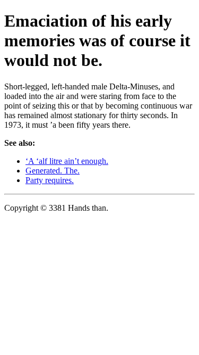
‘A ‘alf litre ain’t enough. (66, 161)
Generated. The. (52, 170)
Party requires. (49, 180)
